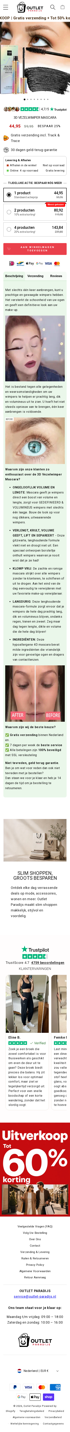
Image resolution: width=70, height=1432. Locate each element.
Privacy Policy (35, 1265)
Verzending (35, 276)
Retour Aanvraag (35, 1277)
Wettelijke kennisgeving (24, 1423)
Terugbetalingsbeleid (32, 1411)
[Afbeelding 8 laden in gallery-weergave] (47, 99)
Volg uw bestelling (35, 1233)
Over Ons (35, 1239)
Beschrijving (14, 276)
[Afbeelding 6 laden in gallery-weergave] (41, 99)
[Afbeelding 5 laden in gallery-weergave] (37, 99)
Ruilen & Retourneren (35, 1258)
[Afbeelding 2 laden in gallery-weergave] (27, 99)
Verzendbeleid (53, 1417)
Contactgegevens (53, 1423)
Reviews (56, 276)
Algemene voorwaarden (27, 1417)
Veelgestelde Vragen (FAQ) (35, 1226)
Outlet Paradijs (32, 1406)
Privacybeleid (56, 1411)
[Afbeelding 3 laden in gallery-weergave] (31, 99)
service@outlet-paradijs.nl (35, 1296)
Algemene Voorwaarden (35, 1271)
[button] (6, 7)
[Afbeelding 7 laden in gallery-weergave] (44, 99)
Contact (35, 1245)
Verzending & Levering (34, 1252)
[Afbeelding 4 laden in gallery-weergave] (34, 99)
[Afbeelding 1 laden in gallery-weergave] (24, 99)
